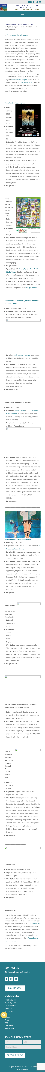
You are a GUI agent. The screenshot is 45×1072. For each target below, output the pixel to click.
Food (35, 27)
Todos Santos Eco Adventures (17, 35)
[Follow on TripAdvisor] (16, 979)
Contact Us (9, 1025)
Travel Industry (10, 30)
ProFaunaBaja (20, 410)
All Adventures (10, 1005)
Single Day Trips (11, 1000)
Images (7, 1014)
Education (28, 27)
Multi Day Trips (11, 1002)
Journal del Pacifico (25, 82)
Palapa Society (31, 287)
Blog (6, 1022)
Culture (21, 27)
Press (7, 1020)
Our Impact (9, 1011)
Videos (7, 1017)
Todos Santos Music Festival (15, 103)
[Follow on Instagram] (11, 979)
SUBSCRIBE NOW (15, 1055)
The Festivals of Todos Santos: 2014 (19, 24)
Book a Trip (9, 1028)
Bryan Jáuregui (12, 27)
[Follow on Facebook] (6, 979)
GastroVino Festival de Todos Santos (18, 539)
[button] (3, 1015)
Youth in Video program (21, 355)
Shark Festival (34, 924)
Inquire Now (14, 988)
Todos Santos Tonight (19, 79)
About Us (8, 1008)
